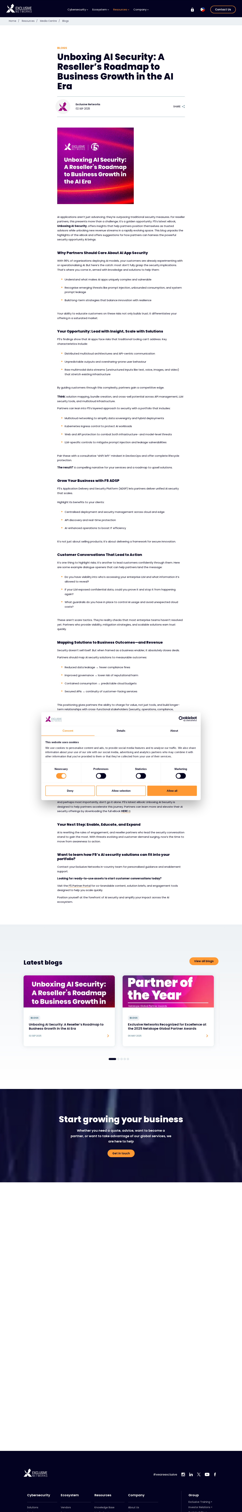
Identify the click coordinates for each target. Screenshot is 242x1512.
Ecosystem (70, 1495)
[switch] (101, 776)
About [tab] (174, 730)
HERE (124, 811)
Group (193, 1495)
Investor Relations (199, 1507)
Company (136, 1495)
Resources (30, 21)
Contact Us (223, 9)
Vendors (66, 1507)
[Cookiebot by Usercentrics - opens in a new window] (181, 719)
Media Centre (50, 21)
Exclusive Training (199, 1502)
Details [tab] (121, 730)
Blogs (65, 21)
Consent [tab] (68, 730)
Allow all (172, 790)
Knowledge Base (104, 1507)
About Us (133, 1507)
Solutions (32, 1507)
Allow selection (121, 790)
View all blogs (204, 961)
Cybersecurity (38, 1495)
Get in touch (121, 1153)
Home (14, 21)
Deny (70, 790)
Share (177, 106)
